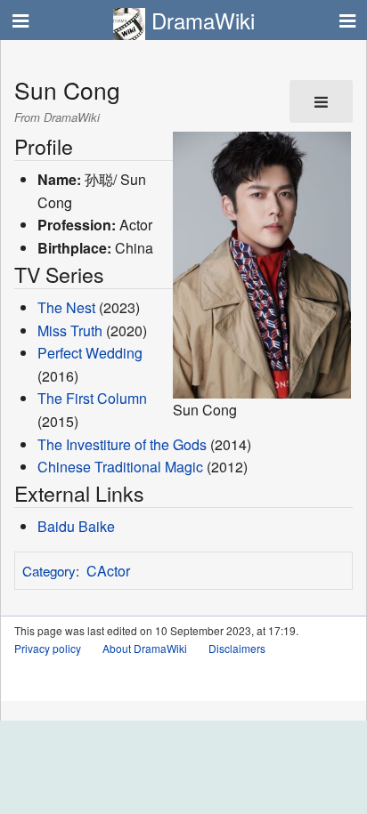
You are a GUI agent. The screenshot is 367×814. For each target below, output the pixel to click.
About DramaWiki (144, 648)
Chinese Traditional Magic (120, 466)
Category (49, 570)
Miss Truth (69, 330)
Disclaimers (236, 648)
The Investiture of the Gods (122, 444)
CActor (108, 570)
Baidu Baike (76, 526)
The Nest (66, 307)
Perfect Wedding (90, 353)
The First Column (92, 398)
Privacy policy (47, 648)
